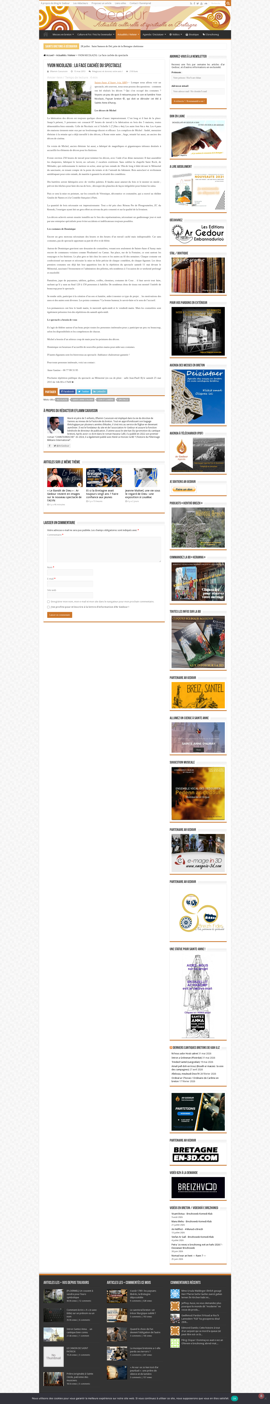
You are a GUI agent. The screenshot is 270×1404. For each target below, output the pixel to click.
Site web (51, 590)
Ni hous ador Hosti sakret (185, 1053)
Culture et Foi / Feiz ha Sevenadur (94, 34)
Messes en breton (62, 34)
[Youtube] (201, 3)
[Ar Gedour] (135, 18)
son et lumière (106, 400)
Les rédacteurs (80, 3)
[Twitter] (197, 3)
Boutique (194, 34)
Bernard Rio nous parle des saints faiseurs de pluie (105, 46)
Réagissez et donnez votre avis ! (107, 71)
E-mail (51, 578)
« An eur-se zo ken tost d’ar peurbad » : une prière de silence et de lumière (144, 1370)
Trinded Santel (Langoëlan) (186, 1062)
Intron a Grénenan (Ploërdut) (187, 1057)
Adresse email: (180, 86)
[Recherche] (228, 3)
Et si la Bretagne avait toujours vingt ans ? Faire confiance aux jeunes (102, 494)
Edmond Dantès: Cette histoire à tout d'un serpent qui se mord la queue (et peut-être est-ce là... (201, 1331)
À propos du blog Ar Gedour (55, 3)
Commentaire (55, 534)
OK (234, 1398)
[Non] (265, 1398)
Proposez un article (101, 3)
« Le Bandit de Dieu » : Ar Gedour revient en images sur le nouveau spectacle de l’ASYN (64, 495)
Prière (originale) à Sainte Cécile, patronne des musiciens (80, 1377)
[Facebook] (194, 3)
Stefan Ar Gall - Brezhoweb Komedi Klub (193, 1237)
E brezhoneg (212, 34)
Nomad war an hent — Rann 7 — (189, 1255)
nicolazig (62, 400)
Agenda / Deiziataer (153, 34)
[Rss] (191, 3)
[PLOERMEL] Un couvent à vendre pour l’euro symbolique (80, 1294)
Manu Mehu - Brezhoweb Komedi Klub (192, 1221)
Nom (50, 567)
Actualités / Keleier (127, 34)
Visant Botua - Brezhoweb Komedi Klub (192, 1213)
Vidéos (176, 34)
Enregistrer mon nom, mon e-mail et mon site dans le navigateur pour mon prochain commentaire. (102, 601)
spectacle (123, 400)
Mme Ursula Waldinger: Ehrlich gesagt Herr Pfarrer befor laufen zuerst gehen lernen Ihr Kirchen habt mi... (201, 1294)
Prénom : (177, 72)
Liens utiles (120, 3)
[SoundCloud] (206, 3)
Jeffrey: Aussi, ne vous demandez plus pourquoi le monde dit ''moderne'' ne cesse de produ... (201, 1306)
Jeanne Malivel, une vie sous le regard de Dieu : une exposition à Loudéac (142, 494)
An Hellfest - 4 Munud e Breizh (187, 1229)
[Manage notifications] (261, 1396)
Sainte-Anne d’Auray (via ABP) (111, 82)
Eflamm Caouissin (59, 71)
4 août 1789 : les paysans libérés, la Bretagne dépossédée (143, 1294)
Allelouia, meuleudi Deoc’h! (186, 1073)
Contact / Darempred (140, 3)
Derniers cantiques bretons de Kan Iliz (196, 1048)
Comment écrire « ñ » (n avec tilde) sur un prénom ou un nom (82, 1313)
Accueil (46, 34)
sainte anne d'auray (82, 400)
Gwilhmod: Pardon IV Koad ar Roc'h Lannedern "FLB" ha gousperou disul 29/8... (200, 1318)
